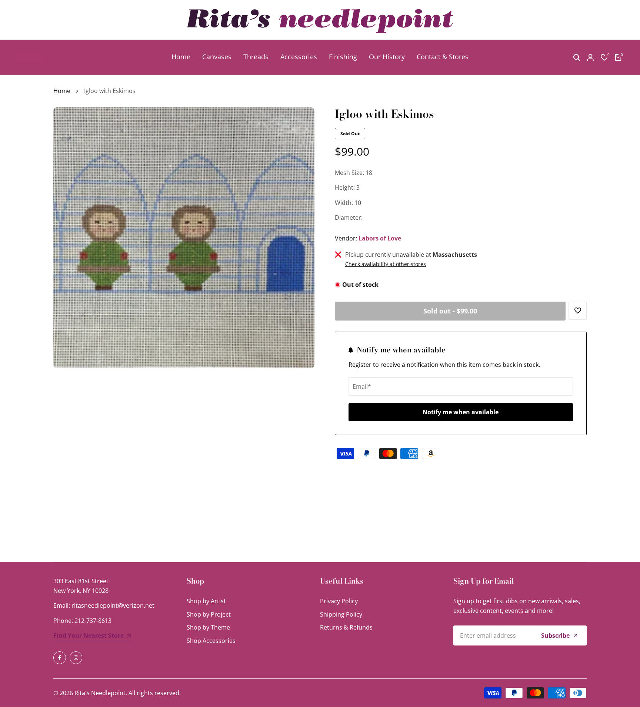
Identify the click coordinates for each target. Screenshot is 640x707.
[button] (578, 311)
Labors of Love (380, 238)
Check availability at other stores (385, 264)
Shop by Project (209, 614)
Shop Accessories (211, 641)
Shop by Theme (208, 627)
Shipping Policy (341, 614)
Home (61, 91)
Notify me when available (461, 412)
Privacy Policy (339, 601)
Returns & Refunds (346, 627)
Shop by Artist (206, 601)
